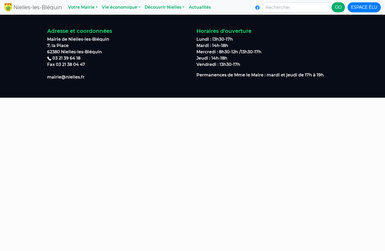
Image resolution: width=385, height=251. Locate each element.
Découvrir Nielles (163, 7)
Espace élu (364, 7)
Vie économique (119, 7)
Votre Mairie (81, 7)
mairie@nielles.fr (66, 77)
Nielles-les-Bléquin (37, 7)
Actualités (200, 7)
